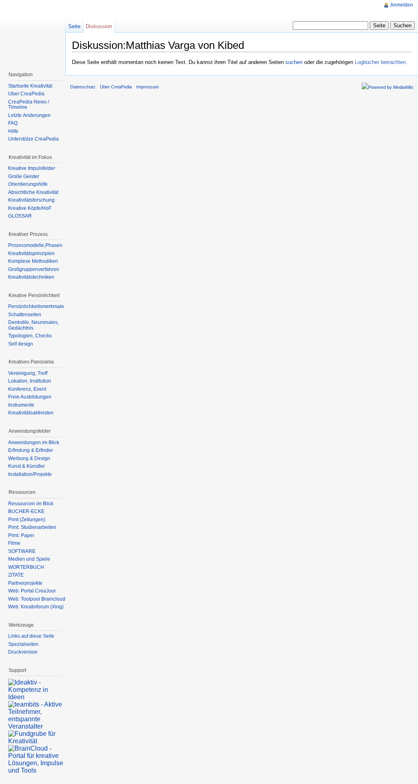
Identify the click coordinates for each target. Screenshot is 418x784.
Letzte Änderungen (29, 115)
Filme (14, 543)
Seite (74, 26)
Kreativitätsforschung (31, 200)
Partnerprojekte (25, 583)
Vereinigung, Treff (27, 373)
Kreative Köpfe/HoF (29, 208)
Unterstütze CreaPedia (33, 139)
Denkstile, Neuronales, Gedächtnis (33, 325)
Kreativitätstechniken (31, 277)
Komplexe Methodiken (33, 261)
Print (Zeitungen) (26, 519)
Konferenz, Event (27, 389)
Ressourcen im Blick (30, 504)
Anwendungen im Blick (33, 442)
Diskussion (99, 26)
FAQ (13, 123)
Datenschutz (83, 86)
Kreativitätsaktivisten (30, 413)
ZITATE (16, 575)
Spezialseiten (23, 644)
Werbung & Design (29, 458)
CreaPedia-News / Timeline (28, 104)
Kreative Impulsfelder (31, 168)
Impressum (147, 86)
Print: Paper (21, 535)
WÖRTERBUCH (26, 567)
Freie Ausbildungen (29, 397)
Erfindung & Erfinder (30, 450)
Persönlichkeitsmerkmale (36, 306)
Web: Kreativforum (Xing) (36, 607)
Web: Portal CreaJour (32, 591)
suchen (293, 62)
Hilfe (13, 131)
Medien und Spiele (29, 559)
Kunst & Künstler (26, 466)
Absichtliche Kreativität (33, 192)
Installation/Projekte (30, 474)
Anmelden (401, 5)
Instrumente (21, 405)
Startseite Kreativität (30, 86)
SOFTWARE (22, 551)
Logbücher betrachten (380, 62)
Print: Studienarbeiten (32, 527)
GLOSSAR (20, 216)
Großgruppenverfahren (33, 269)
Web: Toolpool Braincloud (36, 599)
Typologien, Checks (30, 336)
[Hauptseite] (32, 32)
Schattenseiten (24, 314)
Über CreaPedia (26, 94)
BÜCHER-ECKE (26, 511)
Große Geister (23, 176)
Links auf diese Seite (31, 636)
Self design (20, 344)
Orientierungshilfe (28, 184)
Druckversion (23, 652)
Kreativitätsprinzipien (31, 253)
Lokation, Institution (29, 381)
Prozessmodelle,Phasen (35, 245)
